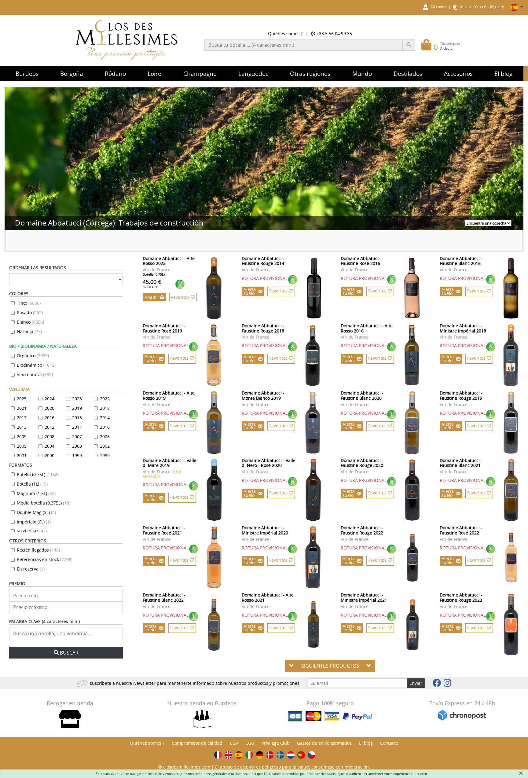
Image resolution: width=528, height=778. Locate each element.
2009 (22, 436)
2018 (105, 408)
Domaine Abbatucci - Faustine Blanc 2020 (362, 395)
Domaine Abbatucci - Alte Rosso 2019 (169, 395)
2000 (49, 455)
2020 (49, 408)
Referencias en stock (44, 559)
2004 (49, 446)
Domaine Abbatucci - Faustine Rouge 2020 (362, 462)
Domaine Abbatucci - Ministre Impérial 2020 (265, 530)
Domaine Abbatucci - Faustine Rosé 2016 (362, 260)
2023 (77, 399)
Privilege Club (276, 743)
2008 (49, 436)
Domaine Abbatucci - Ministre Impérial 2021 (364, 597)
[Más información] (214, 288)
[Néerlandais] (291, 755)
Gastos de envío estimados (324, 743)
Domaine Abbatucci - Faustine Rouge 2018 (263, 328)
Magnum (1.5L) (36, 493)
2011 (77, 427)
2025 (22, 399)
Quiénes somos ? (285, 33)
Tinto (29, 303)
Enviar (415, 683)
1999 (77, 455)
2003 (77, 446)
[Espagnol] (239, 755)
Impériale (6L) (34, 522)
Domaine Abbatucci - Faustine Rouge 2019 (461, 395)
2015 (77, 417)
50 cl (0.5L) (32, 531)
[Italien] (249, 755)
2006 (105, 436)
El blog (366, 743)
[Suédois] (280, 755)
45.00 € (152, 283)
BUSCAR (69, 652)
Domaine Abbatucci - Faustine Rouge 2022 (362, 530)
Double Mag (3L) (36, 512)
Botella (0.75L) (38, 474)
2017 (22, 417)
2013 (22, 427)
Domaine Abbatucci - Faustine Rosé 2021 (164, 530)
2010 (105, 427)
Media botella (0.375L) (43, 503)
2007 (77, 436)
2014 (105, 417)
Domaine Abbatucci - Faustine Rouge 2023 (461, 597)
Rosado (30, 312)
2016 (49, 417)
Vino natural (35, 374)
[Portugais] (301, 755)
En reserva (31, 569)
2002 (105, 446)
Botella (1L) (32, 484)
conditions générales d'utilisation (221, 773)
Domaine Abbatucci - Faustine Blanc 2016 (461, 260)
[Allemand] (259, 755)
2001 (22, 455)
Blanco (30, 322)
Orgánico (33, 355)
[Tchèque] (311, 755)
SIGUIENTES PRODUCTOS (330, 665)
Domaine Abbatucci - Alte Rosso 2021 (268, 597)
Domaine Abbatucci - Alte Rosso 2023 (169, 260)
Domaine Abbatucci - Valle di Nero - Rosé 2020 (268, 462)
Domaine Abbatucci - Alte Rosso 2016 (367, 328)
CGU (249, 743)
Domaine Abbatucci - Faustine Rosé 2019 (164, 328)
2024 (49, 399)
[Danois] (270, 755)
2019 (77, 408)
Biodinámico (36, 365)
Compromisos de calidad (197, 743)
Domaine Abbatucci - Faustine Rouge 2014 (263, 260)
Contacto (389, 743)
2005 (22, 446)
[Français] (218, 755)
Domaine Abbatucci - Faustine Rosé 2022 (461, 530)
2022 (105, 399)
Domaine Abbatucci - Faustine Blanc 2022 (164, 597)
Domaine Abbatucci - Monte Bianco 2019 (263, 395)
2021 (22, 408)
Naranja (29, 331)
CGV (234, 743)
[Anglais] (228, 755)
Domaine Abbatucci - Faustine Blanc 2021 (461, 462)
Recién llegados (38, 550)
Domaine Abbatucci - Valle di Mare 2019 (169, 462)
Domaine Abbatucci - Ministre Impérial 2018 (463, 328)
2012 (49, 427)
